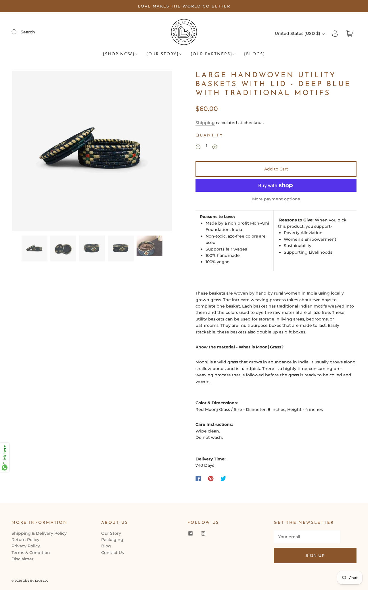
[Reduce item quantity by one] (198, 146)
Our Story (111, 533)
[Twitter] (223, 478)
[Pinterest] (210, 478)
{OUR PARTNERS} (211, 54)
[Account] (335, 33)
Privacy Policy (26, 546)
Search (28, 32)
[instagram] (203, 533)
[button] (28, 152)
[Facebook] (198, 478)
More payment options (276, 199)
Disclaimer (23, 558)
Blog (106, 546)
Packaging (112, 539)
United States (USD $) (298, 33)
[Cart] (349, 33)
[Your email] (307, 536)
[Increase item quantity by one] (214, 146)
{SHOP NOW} (119, 54)
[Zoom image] (92, 152)
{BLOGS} (254, 54)
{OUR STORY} (162, 54)
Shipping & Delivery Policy (39, 533)
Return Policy (25, 539)
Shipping (205, 122)
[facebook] (190, 533)
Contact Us (112, 552)
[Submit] (18, 31)
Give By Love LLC (35, 581)
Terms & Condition (31, 552)
